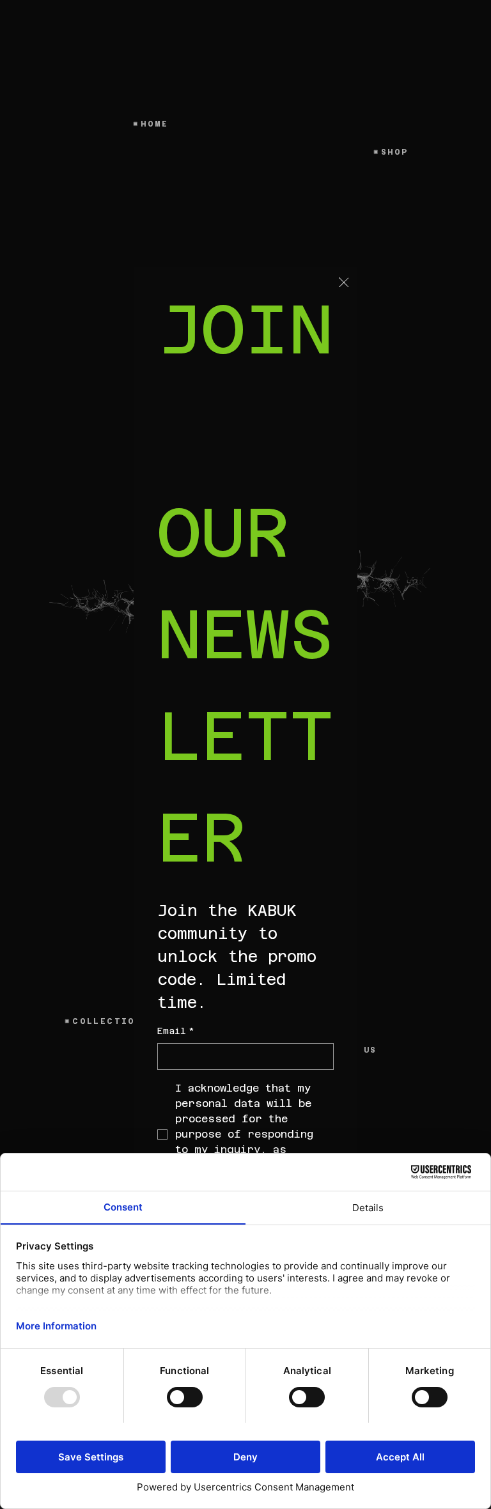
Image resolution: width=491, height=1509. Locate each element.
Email (175, 1031)
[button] (344, 283)
